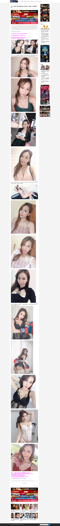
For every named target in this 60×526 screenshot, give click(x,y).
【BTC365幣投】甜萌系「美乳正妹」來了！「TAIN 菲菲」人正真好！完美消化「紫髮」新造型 (24, 511)
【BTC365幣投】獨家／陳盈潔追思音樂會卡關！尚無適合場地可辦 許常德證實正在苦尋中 (15, 511)
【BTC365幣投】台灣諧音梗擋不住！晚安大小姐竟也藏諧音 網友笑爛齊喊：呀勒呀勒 (45, 37)
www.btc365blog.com (20, 478)
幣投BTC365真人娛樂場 (17, 4)
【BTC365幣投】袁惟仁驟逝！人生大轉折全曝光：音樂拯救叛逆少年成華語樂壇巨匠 (45, 82)
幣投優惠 (25, 1)
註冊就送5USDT (22, 524)
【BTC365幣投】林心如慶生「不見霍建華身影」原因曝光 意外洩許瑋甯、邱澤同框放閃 (45, 42)
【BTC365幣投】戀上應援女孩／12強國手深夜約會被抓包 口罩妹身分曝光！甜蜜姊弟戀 (45, 71)
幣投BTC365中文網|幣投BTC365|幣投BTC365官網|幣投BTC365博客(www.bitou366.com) (22, 473)
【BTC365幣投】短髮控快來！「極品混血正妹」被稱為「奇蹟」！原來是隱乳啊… (24, 520)
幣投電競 (28, 1)
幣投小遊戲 (35, 1)
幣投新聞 (22, 1)
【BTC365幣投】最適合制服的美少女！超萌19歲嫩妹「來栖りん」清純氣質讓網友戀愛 (45, 76)
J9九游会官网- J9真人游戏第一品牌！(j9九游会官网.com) (18, 38)
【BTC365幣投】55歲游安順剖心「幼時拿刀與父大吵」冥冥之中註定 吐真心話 (45, 39)
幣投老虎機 (32, 1)
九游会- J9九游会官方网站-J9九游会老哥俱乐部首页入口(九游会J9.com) (20, 476)
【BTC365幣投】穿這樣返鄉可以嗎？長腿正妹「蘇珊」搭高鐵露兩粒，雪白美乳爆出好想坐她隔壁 (45, 34)
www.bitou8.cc (16, 31)
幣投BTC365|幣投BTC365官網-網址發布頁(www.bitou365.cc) (18, 37)
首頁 (19, 1)
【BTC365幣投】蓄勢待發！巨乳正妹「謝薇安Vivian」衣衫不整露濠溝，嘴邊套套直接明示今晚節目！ (33, 511)
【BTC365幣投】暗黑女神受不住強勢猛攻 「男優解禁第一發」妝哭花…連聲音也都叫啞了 (15, 520)
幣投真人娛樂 (39, 1)
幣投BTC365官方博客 (13, 524)
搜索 (49, 524)
